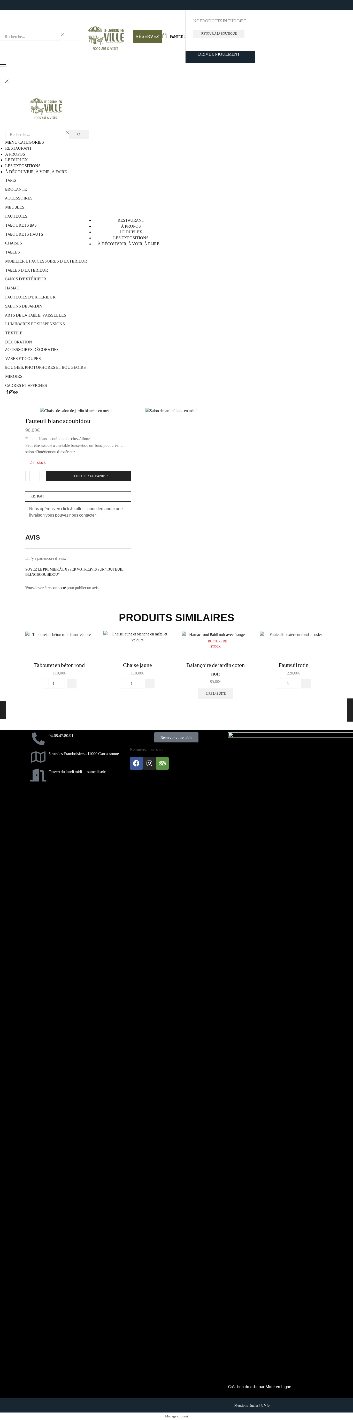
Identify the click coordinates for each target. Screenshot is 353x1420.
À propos (15, 154)
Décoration (18, 341)
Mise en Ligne (278, 1386)
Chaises (13, 242)
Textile (13, 332)
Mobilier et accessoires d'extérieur (46, 261)
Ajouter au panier (90, 476)
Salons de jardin (23, 306)
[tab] (78, 496)
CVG (265, 1405)
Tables (12, 252)
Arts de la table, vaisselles (35, 315)
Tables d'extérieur (26, 270)
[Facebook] (136, 763)
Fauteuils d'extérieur (30, 297)
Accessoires (19, 198)
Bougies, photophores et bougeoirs (45, 367)
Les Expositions (23, 165)
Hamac (12, 287)
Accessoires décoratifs (32, 349)
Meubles (14, 207)
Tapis (10, 180)
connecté (58, 587)
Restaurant (18, 148)
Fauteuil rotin (294, 665)
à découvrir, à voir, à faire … (38, 171)
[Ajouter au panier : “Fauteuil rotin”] (306, 683)
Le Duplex (16, 159)
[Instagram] (149, 763)
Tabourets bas (21, 225)
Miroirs (13, 376)
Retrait (37, 496)
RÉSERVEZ (147, 36)
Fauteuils (16, 216)
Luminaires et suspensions (35, 323)
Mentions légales (246, 1405)
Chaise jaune (137, 665)
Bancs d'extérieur (25, 278)
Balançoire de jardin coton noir (215, 669)
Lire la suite (216, 693)
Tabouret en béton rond (59, 665)
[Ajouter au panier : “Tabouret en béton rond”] (71, 683)
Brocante (16, 189)
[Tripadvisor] (162, 763)
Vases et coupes (23, 358)
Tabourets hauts (24, 234)
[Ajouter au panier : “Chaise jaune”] (150, 683)
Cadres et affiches (26, 385)
